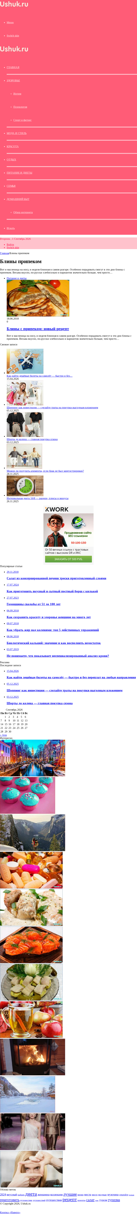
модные (102, 1194)
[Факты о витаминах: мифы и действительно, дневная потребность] (31, 887)
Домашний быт (18, 199)
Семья (11, 186)
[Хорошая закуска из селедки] (31, 999)
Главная (4, 253)
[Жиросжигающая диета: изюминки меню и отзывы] (31, 1037)
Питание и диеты (19, 172)
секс (97, 1200)
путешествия (54, 1200)
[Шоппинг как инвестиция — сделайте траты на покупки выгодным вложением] (25, 404)
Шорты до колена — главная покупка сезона (32, 439)
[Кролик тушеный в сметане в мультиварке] (31, 925)
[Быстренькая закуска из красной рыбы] (31, 962)
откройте (123, 1194)
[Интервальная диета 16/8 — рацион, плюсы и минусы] (25, 495)
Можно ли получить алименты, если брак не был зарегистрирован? (45, 471)
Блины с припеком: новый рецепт (38, 329)
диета (31, 1193)
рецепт (69, 1199)
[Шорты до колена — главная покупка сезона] (25, 436)
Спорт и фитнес (22, 120)
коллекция (56, 1194)
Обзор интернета (23, 212)
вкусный (12, 1194)
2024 (3, 1194)
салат (90, 1200)
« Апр (3, 735)
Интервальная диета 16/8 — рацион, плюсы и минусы (37, 498)
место (95, 1194)
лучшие (70, 1194)
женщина (44, 1194)
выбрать (21, 1195)
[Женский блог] (14, 6)
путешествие (26, 1200)
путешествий (39, 1200)
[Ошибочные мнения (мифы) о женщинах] (31, 1186)
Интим (17, 93)
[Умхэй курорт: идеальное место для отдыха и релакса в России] (27, 1111)
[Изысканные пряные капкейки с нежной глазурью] (27, 812)
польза (131, 1195)
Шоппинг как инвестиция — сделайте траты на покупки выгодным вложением (52, 407)
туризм (103, 1200)
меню (81, 1194)
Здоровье (13, 80)
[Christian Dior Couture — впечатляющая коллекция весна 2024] (32, 1149)
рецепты (82, 1200)
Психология (20, 106)
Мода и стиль (17, 133)
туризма (114, 1200)
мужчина (113, 1194)
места (87, 1194)
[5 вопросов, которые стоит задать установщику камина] (32, 1074)
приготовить (10, 1200)
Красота (13, 146)
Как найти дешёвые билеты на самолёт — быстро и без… (40, 375)
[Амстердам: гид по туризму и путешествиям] (32, 775)
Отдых (11, 159)
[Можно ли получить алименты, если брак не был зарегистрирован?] (24, 468)
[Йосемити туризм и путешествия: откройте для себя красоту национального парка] (32, 850)
